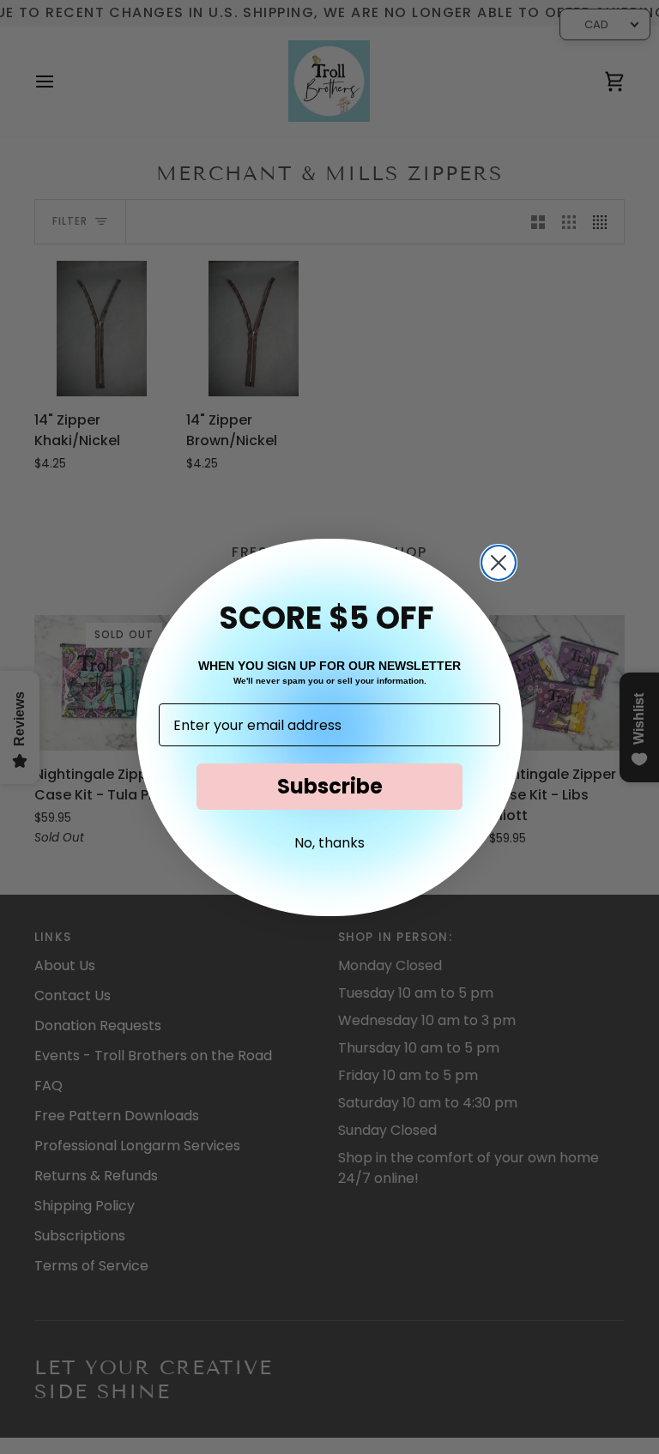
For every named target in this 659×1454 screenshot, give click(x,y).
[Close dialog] (498, 563)
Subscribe (330, 786)
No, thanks (329, 843)
